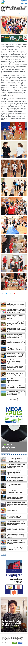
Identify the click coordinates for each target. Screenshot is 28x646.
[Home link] (3, 2)
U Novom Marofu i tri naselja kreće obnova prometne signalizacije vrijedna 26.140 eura (16, 536)
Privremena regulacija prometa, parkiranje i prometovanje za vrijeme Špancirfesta (16, 542)
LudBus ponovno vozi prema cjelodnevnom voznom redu (14, 485)
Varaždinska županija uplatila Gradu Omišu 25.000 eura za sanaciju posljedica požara (17, 504)
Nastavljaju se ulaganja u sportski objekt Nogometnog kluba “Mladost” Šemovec (16, 393)
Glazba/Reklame (9, 447)
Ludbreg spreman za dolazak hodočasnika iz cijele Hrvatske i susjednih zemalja (14, 472)
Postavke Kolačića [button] (6, 642)
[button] (2, 293)
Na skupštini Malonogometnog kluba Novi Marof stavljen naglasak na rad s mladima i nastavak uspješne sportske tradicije (16, 343)
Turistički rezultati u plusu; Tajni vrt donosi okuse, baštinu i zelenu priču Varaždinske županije (16, 523)
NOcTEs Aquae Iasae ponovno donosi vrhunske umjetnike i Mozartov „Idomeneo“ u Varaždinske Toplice (16, 479)
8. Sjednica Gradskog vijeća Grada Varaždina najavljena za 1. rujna (15, 491)
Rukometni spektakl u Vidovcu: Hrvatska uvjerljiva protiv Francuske (15, 317)
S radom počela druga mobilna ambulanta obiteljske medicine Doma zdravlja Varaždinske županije (16, 460)
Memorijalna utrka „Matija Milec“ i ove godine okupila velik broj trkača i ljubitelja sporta (16, 336)
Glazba (4, 444)
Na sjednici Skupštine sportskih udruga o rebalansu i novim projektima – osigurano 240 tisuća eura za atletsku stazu (16, 362)
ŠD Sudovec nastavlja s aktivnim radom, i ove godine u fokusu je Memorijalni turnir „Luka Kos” (15, 355)
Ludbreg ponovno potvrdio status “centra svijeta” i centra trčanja (16, 348)
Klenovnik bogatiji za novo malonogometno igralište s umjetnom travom (14, 380)
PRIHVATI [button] (14, 642)
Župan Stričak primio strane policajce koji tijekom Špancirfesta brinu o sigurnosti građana (16, 466)
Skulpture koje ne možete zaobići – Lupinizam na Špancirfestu (15, 516)
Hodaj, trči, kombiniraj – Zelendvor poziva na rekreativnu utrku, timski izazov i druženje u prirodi (16, 310)
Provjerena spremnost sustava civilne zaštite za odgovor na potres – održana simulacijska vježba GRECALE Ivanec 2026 (17, 529)
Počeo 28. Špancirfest (12, 510)
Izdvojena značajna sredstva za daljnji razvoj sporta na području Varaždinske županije (15, 304)
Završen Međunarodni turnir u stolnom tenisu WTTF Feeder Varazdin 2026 (15, 367)
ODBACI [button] (20, 642)
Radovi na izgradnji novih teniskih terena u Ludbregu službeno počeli (16, 386)
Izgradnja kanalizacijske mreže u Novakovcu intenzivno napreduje (15, 497)
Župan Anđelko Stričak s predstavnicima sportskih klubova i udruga (16, 329)
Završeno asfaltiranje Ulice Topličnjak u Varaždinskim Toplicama (16, 548)
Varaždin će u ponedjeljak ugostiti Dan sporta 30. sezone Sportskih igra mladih (16, 323)
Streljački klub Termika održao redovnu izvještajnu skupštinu (15, 374)
